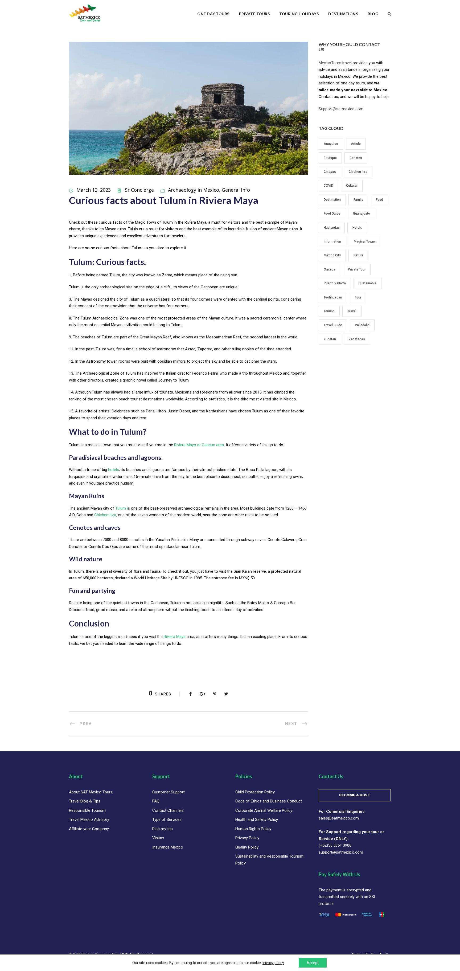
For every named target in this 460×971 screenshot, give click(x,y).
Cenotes (356, 158)
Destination (332, 200)
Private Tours (254, 13)
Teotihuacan (333, 297)
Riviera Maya (175, 636)
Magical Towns (365, 241)
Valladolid (362, 325)
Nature (358, 255)
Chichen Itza (105, 515)
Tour (358, 297)
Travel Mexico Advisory (89, 819)
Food (379, 200)
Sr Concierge (139, 190)
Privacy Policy (247, 837)
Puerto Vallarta (335, 283)
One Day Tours (213, 13)
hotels (113, 469)
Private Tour (356, 269)
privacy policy (273, 963)
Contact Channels (168, 810)
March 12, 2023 (93, 190)
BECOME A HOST (354, 795)
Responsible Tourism (87, 810)
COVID (328, 185)
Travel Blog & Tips (84, 801)
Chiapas (330, 172)
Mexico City (332, 255)
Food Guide (332, 213)
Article (356, 144)
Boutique (330, 158)
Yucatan (330, 339)
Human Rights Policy (253, 828)
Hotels (357, 228)
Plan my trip (162, 828)
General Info (236, 190)
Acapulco (331, 144)
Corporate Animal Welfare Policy (263, 810)
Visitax (158, 837)
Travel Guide (333, 325)
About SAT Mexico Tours (91, 792)
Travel (351, 311)
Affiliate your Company (89, 828)
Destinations (343, 13)
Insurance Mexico (167, 847)
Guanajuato (361, 213)
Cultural (352, 185)
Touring (329, 311)
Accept (313, 963)
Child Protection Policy (255, 792)
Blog (373, 13)
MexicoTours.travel (335, 62)
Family (358, 200)
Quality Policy (246, 847)
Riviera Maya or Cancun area (199, 445)
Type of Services (167, 819)
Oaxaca (329, 269)
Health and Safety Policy (256, 819)
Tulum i (121, 508)
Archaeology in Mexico (193, 190)
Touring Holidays (299, 13)
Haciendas (332, 228)
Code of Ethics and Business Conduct (268, 801)
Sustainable (367, 283)
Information (332, 241)
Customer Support (168, 792)
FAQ (155, 801)
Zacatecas (357, 339)
